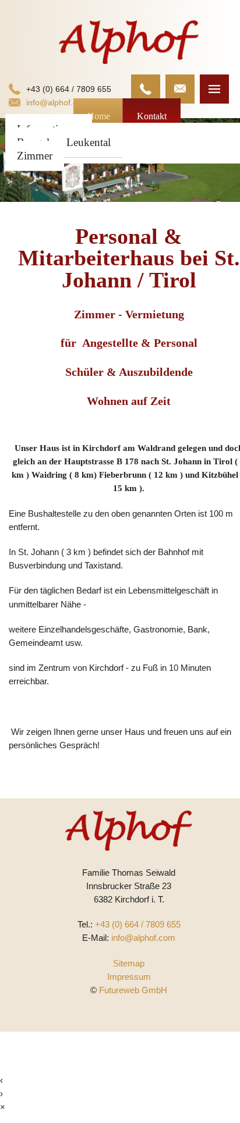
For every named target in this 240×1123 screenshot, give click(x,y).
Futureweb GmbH (133, 990)
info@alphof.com (57, 102)
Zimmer (34, 156)
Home (98, 116)
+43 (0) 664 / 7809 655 (68, 89)
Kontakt (152, 116)
